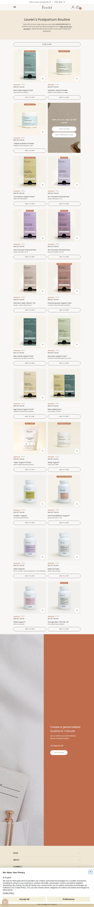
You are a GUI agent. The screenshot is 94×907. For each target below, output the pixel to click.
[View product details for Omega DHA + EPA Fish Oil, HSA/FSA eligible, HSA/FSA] (64, 597)
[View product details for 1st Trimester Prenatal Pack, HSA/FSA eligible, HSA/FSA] (64, 172)
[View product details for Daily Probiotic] (30, 544)
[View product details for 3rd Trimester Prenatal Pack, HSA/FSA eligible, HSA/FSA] (64, 225)
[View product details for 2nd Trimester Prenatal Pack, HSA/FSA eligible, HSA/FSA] (30, 225)
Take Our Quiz (64, 129)
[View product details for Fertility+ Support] (30, 491)
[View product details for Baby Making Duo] (64, 385)
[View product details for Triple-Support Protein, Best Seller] (30, 438)
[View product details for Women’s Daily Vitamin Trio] (30, 278)
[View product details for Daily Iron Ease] (64, 544)
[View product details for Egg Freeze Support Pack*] (30, 385)
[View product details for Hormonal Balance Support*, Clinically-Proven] (64, 491)
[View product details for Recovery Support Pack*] (64, 332)
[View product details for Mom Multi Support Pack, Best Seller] (30, 66)
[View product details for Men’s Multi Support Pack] (30, 332)
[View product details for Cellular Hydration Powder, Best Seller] (30, 119)
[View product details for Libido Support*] (30, 597)
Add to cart (30, 97)
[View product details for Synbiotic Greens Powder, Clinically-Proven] (64, 66)
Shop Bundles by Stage (64, 135)
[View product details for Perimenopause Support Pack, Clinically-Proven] (64, 278)
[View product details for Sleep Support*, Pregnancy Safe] (64, 438)
